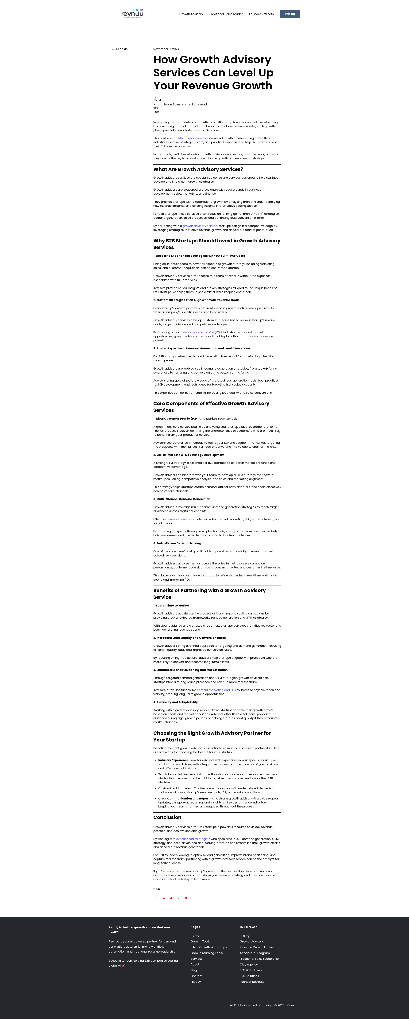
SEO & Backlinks (251, 970)
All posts (122, 49)
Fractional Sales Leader (226, 14)
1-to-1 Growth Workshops (209, 947)
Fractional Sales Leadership (259, 959)
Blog (194, 970)
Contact (196, 976)
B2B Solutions (249, 976)
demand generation (180, 519)
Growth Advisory (191, 14)
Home (195, 936)
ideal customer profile (198, 332)
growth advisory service (200, 226)
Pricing (290, 14)
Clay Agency (249, 964)
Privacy (196, 982)
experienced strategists (193, 839)
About (195, 964)
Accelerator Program (255, 953)
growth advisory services (190, 138)
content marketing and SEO (216, 690)
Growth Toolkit (201, 941)
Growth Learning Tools (207, 953)
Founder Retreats (261, 14)
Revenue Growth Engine (257, 947)
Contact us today (176, 879)
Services (197, 959)
